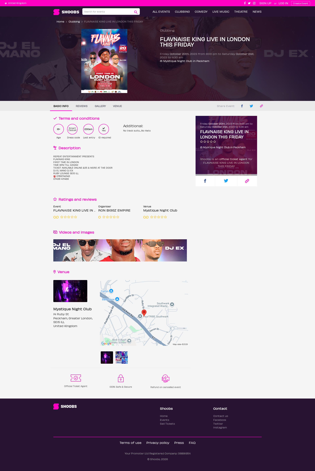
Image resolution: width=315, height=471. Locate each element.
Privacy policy (157, 442)
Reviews (82, 105)
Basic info (61, 105)
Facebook (219, 419)
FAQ (192, 442)
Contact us (220, 415)
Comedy (201, 11)
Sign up (265, 3)
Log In (283, 3)
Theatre (241, 11)
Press (179, 442)
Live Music (220, 11)
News (257, 11)
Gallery (100, 105)
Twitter (218, 423)
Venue (117, 105)
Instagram (220, 427)
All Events (161, 11)
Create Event (300, 3)
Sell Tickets (167, 423)
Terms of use (130, 442)
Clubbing (182, 11)
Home (60, 21)
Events (164, 419)
